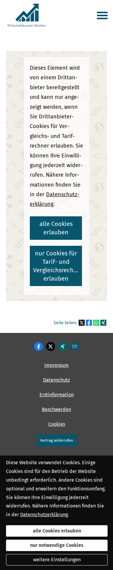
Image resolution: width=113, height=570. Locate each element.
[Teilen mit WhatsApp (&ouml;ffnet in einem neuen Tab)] (96, 323)
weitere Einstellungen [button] (57, 559)
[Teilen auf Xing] (103, 323)
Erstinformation (56, 395)
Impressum (56, 365)
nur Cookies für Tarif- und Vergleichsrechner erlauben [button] (57, 266)
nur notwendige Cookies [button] (56, 545)
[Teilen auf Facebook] (89, 323)
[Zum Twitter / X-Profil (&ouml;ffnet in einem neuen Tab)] (50, 346)
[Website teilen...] (74, 346)
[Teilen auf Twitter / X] (82, 323)
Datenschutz (56, 380)
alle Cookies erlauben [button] (56, 228)
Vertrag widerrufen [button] (56, 440)
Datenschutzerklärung (44, 514)
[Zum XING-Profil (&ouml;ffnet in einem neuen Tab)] (62, 346)
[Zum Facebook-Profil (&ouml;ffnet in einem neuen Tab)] (38, 346)
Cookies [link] (56, 424)
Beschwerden (56, 409)
